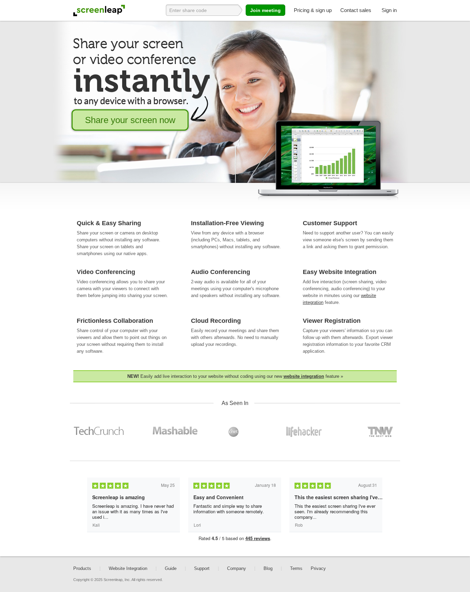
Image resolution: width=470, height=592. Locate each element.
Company (236, 568)
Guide (171, 568)
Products (82, 568)
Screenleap (99, 10)
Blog (268, 568)
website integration (304, 376)
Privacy (318, 568)
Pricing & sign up (313, 10)
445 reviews (257, 538)
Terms (296, 568)
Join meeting (265, 10)
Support (202, 568)
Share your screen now (130, 120)
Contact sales (355, 10)
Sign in (389, 10)
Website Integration (128, 568)
